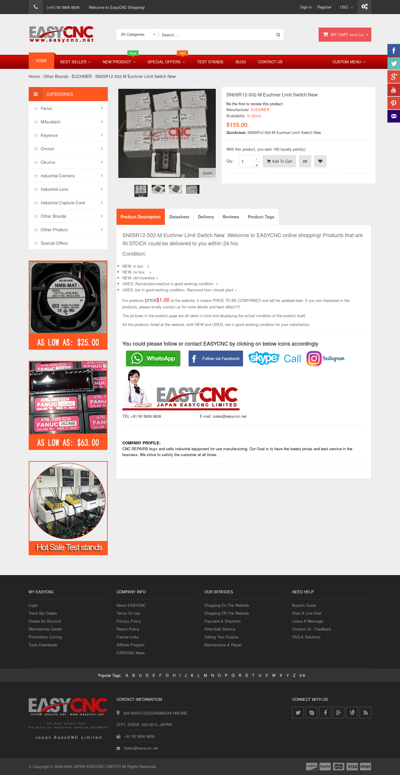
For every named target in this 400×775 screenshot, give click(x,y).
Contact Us (270, 61)
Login (33, 605)
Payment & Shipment (222, 621)
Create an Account (45, 621)
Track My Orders (43, 613)
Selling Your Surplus (221, 637)
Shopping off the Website (226, 613)
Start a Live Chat (307, 613)
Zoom (207, 173)
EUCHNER (82, 76)
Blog (241, 61)
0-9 (302, 675)
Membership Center (45, 629)
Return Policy (128, 629)
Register (324, 7)
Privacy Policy (129, 621)
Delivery (206, 217)
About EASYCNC (131, 605)
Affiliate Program (131, 644)
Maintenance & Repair (223, 644)
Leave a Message (307, 621)
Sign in (306, 7)
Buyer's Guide (304, 605)
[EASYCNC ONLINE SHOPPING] (61, 34)
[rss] (365, 712)
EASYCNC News (131, 652)
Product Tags (261, 217)
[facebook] (325, 712)
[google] (338, 712)
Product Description (141, 217)
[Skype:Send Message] (275, 354)
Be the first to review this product (254, 103)
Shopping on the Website (226, 605)
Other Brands (55, 76)
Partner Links (128, 637)
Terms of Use (128, 613)
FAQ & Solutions (306, 637)
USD (344, 7)
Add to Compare (305, 161)
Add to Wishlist (320, 161)
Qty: (230, 161)
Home (34, 76)
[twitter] (298, 712)
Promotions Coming (45, 637)
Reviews (231, 217)
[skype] (311, 712)
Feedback (322, 629)
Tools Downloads (43, 644)
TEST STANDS (210, 61)
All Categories (133, 34)
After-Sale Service (219, 629)
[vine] (352, 712)
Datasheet (179, 217)
